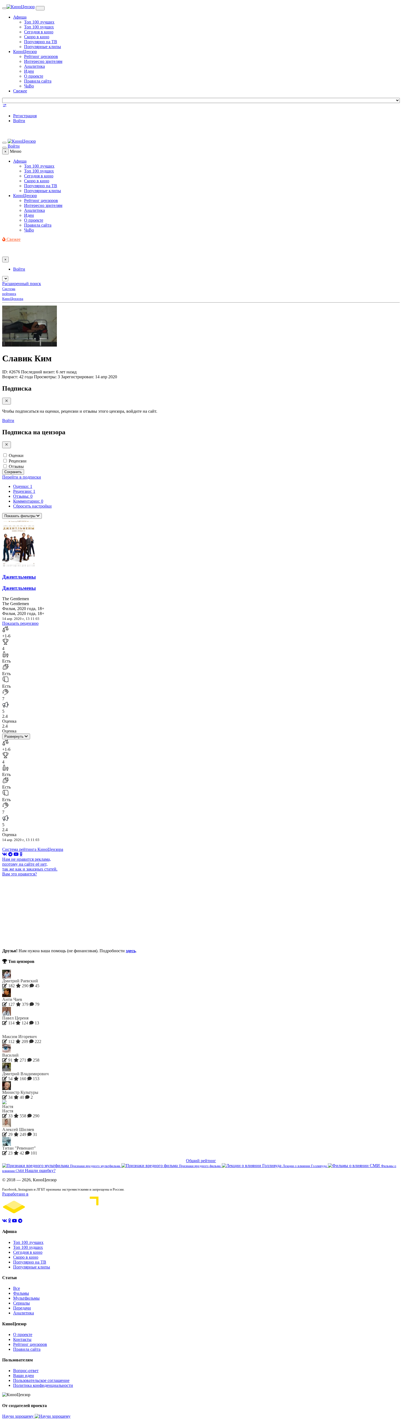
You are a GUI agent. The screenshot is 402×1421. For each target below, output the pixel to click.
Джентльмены (19, 577)
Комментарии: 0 (28, 501)
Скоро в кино (36, 36)
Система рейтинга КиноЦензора (32, 849)
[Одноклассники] (21, 854)
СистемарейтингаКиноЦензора (12, 294)
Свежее (20, 91)
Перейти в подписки (21, 477)
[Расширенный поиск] (4, 106)
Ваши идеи (23, 1375)
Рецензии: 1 (24, 491)
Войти (19, 120)
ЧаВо (29, 86)
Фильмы (21, 1293)
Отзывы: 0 (23, 496)
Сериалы (21, 1303)
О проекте (33, 76)
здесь (131, 950)
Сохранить (13, 472)
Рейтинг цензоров (41, 56)
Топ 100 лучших (39, 22)
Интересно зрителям (43, 61)
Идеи (29, 71)
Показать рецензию (20, 623)
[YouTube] (16, 854)
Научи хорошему (18, 1416)
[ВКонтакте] (4, 854)
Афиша (20, 17)
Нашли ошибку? (40, 1170)
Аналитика (34, 66)
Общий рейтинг (201, 1160)
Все (16, 1288)
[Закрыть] (6, 401)
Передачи (22, 1308)
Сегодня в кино (38, 32)
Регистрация (25, 115)
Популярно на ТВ (40, 41)
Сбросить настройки (32, 506)
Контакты (22, 1339)
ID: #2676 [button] (11, 372)
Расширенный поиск (21, 283)
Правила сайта (37, 81)
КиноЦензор (25, 51)
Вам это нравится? (19, 874)
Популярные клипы (42, 46)
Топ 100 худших (39, 27)
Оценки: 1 (22, 486)
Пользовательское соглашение (41, 1380)
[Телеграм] (10, 854)
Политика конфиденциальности (43, 1385)
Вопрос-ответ (26, 1370)
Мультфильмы (26, 1298)
